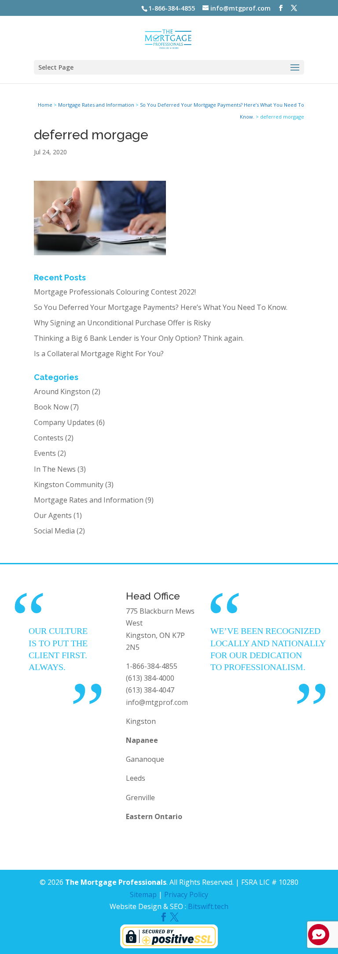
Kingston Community (68, 484)
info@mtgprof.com (157, 702)
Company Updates (64, 422)
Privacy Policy (186, 894)
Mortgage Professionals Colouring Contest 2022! (115, 292)
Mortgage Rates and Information (88, 500)
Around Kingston (62, 391)
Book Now (51, 407)
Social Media (54, 531)
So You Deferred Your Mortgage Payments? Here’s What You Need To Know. (160, 307)
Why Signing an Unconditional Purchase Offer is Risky (122, 323)
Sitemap (143, 894)
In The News (55, 469)
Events (45, 453)
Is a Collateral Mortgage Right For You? (99, 353)
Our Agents (53, 515)
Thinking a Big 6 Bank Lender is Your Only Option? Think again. (139, 338)
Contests (48, 438)
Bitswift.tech (208, 906)
